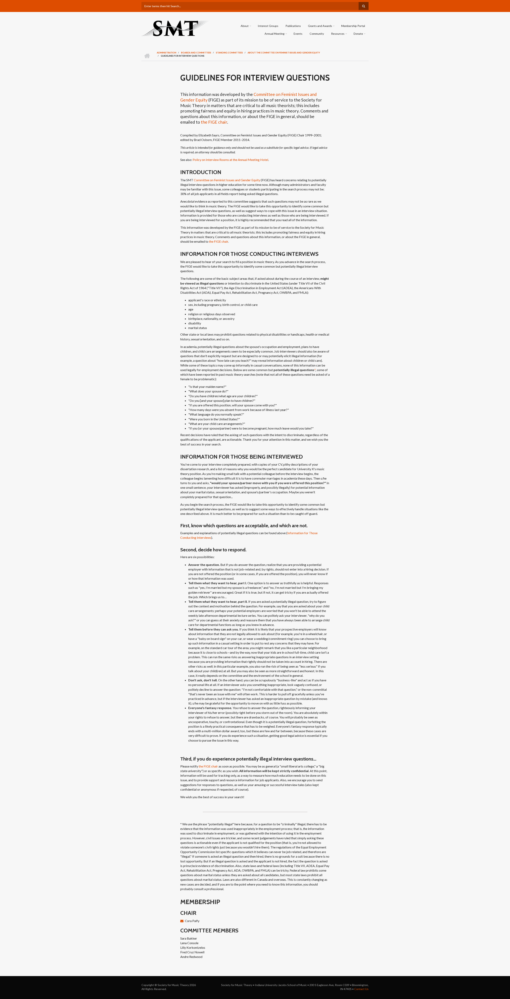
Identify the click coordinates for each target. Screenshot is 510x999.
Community (317, 33)
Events (298, 33)
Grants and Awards (320, 26)
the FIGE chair (214, 121)
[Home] (175, 28)
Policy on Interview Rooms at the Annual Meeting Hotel (230, 160)
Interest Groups (268, 26)
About (245, 26)
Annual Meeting (274, 33)
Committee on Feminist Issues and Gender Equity (227, 180)
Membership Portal (353, 26)
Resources (337, 33)
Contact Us (361, 989)
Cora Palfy (192, 921)
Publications (293, 26)
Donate (358, 33)
